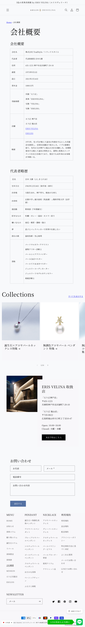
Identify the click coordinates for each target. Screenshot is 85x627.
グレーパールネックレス (50, 530)
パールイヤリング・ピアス (49, 547)
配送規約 (65, 531)
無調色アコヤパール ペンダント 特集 (59, 347)
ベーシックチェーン (32, 579)
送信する (18, 503)
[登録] (39, 601)
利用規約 (65, 520)
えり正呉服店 (11, 576)
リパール (10, 548)
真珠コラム (11, 531)
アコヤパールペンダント (32, 530)
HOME (9, 520)
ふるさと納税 (30, 586)
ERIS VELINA (32, 128)
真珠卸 (9, 559)
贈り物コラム (11, 537)
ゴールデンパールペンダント (32, 556)
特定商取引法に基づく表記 (68, 547)
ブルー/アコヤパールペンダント (32, 539)
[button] (8, 10)
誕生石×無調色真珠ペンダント (32, 522)
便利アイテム (48, 563)
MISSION (10, 571)
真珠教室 (10, 554)
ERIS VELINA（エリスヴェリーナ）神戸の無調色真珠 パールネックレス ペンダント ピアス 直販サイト (45, 622)
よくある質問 (66, 554)
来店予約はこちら (54, 437)
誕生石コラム (11, 543)
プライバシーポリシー (68, 539)
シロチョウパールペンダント (32, 547)
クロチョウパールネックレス (50, 539)
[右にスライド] (47, 365)
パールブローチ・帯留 (50, 556)
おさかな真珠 (30, 572)
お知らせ (10, 526)
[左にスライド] (37, 365)
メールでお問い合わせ (68, 562)
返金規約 (65, 526)
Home (9, 22)
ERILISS (29, 133)
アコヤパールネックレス (50, 522)
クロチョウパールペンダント (32, 565)
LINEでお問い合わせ (69, 570)
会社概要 (10, 565)
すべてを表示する (75, 296)
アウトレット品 (49, 569)
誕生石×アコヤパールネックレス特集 (20, 347)
